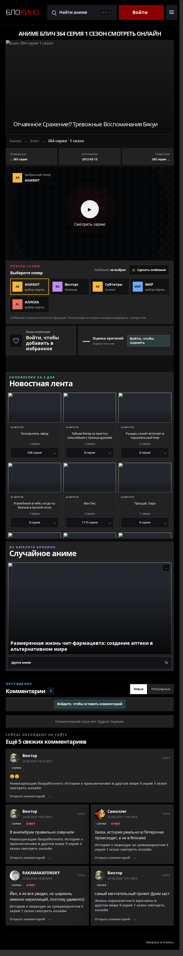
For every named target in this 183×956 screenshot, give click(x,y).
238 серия (41, 452)
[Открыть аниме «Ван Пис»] (89, 478)
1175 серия (96, 522)
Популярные (160, 689)
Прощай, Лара (145, 503)
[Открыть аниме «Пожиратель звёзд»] (34, 407)
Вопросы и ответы (160, 942)
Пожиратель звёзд (34, 434)
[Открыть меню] (171, 12)
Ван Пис (90, 503)
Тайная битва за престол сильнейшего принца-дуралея (89, 436)
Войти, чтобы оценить (142, 340)
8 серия (97, 452)
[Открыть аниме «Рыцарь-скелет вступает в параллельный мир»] (144, 407)
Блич (34, 140)
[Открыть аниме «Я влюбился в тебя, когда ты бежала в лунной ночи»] (34, 478)
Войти (140, 12)
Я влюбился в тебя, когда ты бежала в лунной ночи (34, 505)
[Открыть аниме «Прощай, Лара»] (144, 478)
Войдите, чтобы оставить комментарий (89, 704)
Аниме (15, 140)
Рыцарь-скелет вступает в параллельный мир (145, 436)
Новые (138, 689)
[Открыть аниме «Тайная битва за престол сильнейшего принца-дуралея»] (89, 407)
